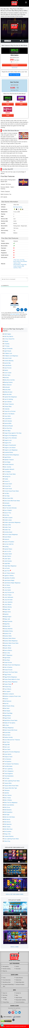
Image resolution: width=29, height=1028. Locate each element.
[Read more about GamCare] (2, 1017)
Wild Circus (7, 807)
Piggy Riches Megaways (10, 677)
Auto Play (22, 260)
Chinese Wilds (7, 406)
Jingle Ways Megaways (10, 566)
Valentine (6, 793)
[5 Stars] (17, 85)
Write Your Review (14, 74)
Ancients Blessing (8, 360)
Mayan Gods (7, 611)
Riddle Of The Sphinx (9, 723)
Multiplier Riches (8, 631)
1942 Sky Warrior (8, 336)
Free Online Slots (6, 979)
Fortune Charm (8, 483)
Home (4, 977)
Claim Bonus (14, 65)
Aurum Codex (7, 372)
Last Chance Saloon (9, 573)
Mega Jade (7, 619)
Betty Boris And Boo (9, 380)
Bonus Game (16, 261)
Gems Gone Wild (8, 498)
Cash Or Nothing (8, 399)
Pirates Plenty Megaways (10, 681)
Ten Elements (7, 759)
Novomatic (18, 968)
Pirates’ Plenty (8, 684)
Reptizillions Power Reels (10, 720)
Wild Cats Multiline (9, 805)
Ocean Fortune (8, 662)
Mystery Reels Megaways (11, 640)
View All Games (14, 946)
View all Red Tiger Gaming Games (14, 894)
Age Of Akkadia (8, 348)
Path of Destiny (8, 667)
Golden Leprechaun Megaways (12, 522)
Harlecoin (6, 539)
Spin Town (7, 742)
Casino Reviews (19, 977)
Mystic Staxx (7, 645)
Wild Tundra (7, 826)
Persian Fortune (8, 669)
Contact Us (18, 993)
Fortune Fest (7, 486)
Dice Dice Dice (8, 428)
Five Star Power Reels (10, 474)
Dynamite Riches (8, 452)
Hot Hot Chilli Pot (8, 544)
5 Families (6, 343)
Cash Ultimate (8, 401)
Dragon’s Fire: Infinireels (10, 438)
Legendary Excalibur (9, 578)
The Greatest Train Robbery (11, 764)
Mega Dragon (7, 616)
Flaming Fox (7, 476)
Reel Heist (6, 708)
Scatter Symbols (17, 266)
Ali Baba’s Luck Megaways (11, 355)
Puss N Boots (7, 689)
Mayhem (6, 614)
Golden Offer (7, 525)
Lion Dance (7, 585)
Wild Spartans (7, 824)
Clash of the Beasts (9, 413)
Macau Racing (7, 607)
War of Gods (7, 797)
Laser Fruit (7, 570)
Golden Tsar (7, 529)
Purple (22, 264)
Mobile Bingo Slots (20, 982)
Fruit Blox (6, 493)
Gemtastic (6, 503)
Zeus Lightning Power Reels (11, 838)
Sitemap (4, 997)
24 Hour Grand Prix (9, 339)
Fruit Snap (6, 496)
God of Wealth (8, 510)
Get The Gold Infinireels (10, 508)
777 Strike (6, 346)
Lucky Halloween (8, 597)
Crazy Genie (7, 416)
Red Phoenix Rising (9, 706)
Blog (17, 995)
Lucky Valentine (8, 602)
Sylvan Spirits (7, 754)
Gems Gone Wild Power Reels (12, 500)
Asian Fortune (7, 368)
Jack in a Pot (7, 551)
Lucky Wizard (7, 604)
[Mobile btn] (26, 2)
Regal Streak (7, 718)
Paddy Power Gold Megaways (12, 665)
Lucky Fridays (7, 595)
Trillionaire (7, 790)
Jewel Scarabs (8, 561)
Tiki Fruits (6, 778)
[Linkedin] (25, 309)
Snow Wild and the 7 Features (12, 739)
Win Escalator (7, 831)
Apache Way (7, 363)
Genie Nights (7, 505)
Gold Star (6, 515)
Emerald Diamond (9, 464)
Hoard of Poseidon (9, 541)
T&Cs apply (15, 62)
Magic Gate (7, 609)
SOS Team (5, 995)
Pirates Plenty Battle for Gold (12, 679)
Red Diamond (7, 701)
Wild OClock (7, 822)
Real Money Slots (6, 982)
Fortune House (8, 488)
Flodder (6, 479)
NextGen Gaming (6, 968)
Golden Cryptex (8, 517)
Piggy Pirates (7, 674)
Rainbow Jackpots (9, 694)
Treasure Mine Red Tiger (10, 788)
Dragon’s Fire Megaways (10, 435)
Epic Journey (7, 467)
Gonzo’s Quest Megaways (11, 534)
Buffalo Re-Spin (8, 392)
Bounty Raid (7, 389)
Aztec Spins (7, 375)
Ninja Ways (7, 660)
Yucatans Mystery (9, 836)
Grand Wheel (7, 537)
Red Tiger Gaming (17, 207)
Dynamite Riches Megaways (11, 454)
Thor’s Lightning (8, 768)
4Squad (6, 341)
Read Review (14, 67)
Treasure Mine (7, 783)
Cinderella (6, 409)
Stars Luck (7, 747)
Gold (21, 261)
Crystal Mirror (7, 418)
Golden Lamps (8, 520)
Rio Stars (6, 725)
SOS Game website (14, 314)
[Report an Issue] (23, 41)
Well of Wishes (8, 800)
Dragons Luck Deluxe (9, 447)
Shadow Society (8, 737)
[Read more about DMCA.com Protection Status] (6, 1021)
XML (6, 999)
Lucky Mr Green (8, 599)
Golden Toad (7, 527)
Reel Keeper (7, 710)
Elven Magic (7, 462)
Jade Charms (7, 556)
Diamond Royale (8, 425)
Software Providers (20, 984)
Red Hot (6, 703)
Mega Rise (7, 624)
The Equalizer (7, 761)
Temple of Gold (8, 756)
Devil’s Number (8, 421)
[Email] (18, 309)
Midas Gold (7, 626)
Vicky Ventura (7, 795)
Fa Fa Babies (7, 471)
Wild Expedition (8, 812)
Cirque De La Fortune (9, 411)
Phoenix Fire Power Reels (10, 672)
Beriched (6, 377)
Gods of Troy (7, 512)
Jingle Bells (7, 563)
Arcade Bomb (7, 365)
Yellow (19, 267)
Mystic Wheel (7, 648)
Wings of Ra (7, 834)
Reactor (6, 698)
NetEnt (17, 966)
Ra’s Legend (7, 691)
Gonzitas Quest (8, 532)
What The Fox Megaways (10, 802)
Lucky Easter (7, 590)
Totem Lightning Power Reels (12, 780)
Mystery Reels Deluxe (9, 638)
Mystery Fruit (7, 633)
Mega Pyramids (8, 621)
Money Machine (8, 628)
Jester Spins (7, 558)
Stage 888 (7, 744)
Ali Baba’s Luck (8, 353)
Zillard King (7, 841)
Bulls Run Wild (7, 394)
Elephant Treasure (9, 459)
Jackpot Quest (8, 553)
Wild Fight (6, 814)
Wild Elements (8, 809)
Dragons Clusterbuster (10, 445)
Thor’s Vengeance (8, 771)
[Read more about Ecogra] (16, 1017)
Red (25, 264)
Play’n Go (5, 971)
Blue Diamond (7, 384)
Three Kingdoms (8, 773)
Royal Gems (7, 735)
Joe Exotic (7, 568)
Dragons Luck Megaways (10, 450)
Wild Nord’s (7, 819)
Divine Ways (7, 430)
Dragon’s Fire (7, 442)
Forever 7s (7, 481)
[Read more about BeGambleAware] (8, 1017)
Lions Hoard (7, 587)
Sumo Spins (7, 749)
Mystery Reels (7, 636)
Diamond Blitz (7, 423)
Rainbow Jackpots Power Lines (12, 696)
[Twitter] (21, 309)
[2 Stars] (13, 85)
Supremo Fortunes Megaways (12, 751)
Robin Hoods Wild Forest (10, 730)
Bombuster (7, 387)
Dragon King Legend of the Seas (12, 433)
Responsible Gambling (21, 999)
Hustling (6, 546)
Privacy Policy (6, 1002)
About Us (5, 993)
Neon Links (7, 652)
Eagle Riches (7, 457)
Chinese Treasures (9, 404)
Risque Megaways (9, 727)
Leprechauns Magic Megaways (12, 582)
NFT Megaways (8, 655)
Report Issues (19, 997)
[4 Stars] (16, 85)
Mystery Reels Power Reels (11, 643)
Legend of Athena (8, 575)
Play (7, 104)
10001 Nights (7, 334)
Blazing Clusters (8, 382)
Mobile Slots (18, 979)
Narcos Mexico (8, 650)
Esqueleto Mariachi (9, 469)
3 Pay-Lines (16, 260)
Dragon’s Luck (8, 440)
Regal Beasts (7, 715)
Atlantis (6, 370)
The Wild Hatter (8, 766)
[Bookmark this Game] (20, 41)
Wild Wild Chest (8, 829)
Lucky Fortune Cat (9, 592)
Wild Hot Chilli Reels (9, 817)
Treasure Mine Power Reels (11, 785)
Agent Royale (7, 351)
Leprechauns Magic (9, 580)
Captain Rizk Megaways (10, 397)
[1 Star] (11, 85)
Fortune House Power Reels (11, 491)
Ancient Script (8, 358)
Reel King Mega (8, 713)
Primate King (7, 686)
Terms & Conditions (20, 1002)
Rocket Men (7, 732)
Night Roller (7, 657)
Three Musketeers (9, 776)
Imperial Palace (8, 549)
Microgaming (6, 966)
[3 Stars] (14, 85)
